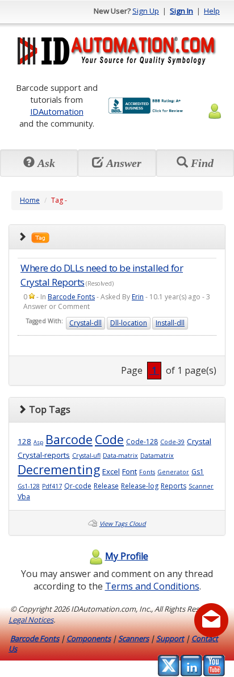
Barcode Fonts (71, 297)
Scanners (133, 638)
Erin (138, 297)
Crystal (199, 441)
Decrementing (59, 469)
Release (106, 486)
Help (212, 11)
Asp (38, 442)
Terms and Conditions (152, 586)
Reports (173, 486)
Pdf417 (52, 486)
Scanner (201, 486)
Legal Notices (31, 620)
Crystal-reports (44, 455)
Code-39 (172, 442)
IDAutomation (56, 111)
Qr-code (77, 486)
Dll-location (128, 323)
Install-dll (170, 323)
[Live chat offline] (211, 620)
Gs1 (197, 472)
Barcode (69, 439)
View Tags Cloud (122, 524)
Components (88, 638)
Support (170, 638)
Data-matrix (120, 455)
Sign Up (145, 11)
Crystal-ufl (86, 455)
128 (24, 441)
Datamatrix (157, 455)
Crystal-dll (85, 323)
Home (30, 200)
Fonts (147, 472)
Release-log (139, 486)
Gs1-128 (29, 486)
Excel (111, 471)
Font (129, 471)
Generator (173, 472)
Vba (24, 497)
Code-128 (142, 441)
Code (109, 439)
